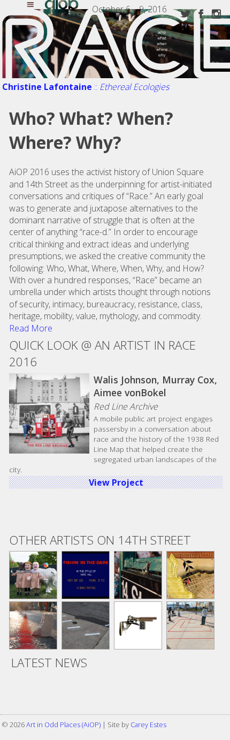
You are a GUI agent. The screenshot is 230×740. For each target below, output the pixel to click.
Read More (30, 328)
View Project (116, 482)
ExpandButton (36, 6)
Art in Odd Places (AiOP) (63, 724)
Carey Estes (148, 724)
